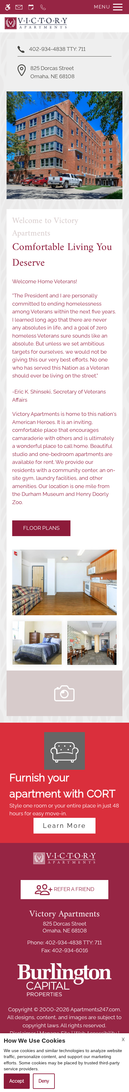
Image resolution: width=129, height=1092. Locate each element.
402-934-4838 (57, 49)
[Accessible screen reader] (7, 7)
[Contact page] (19, 7)
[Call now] (43, 7)
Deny (44, 1081)
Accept (16, 1081)
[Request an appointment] (31, 7)
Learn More (64, 825)
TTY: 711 (64, 942)
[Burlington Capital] (64, 979)
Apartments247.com (95, 1009)
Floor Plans (41, 528)
